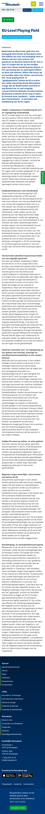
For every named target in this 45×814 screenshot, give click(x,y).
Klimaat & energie (9, 702)
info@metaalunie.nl (9, 760)
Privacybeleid (7, 784)
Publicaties (6, 677)
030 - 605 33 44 (8, 10)
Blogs (4, 674)
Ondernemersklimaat (10, 706)
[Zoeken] (33, 4)
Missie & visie (7, 720)
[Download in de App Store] (9, 775)
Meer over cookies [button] (18, 802)
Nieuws (5, 670)
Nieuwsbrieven (7, 681)
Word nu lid (27, 10)
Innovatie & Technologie (11, 695)
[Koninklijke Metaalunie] (15, 4)
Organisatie (6, 727)
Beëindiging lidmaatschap (11, 734)
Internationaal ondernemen (12, 699)
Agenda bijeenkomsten (11, 667)
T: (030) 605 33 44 (9, 757)
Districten (5, 730)
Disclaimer (18, 784)
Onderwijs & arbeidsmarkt (12, 709)
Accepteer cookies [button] (18, 808)
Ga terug (9, 19)
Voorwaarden (28, 784)
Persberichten (7, 685)
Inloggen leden (37, 10)
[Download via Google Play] (25, 775)
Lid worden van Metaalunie (12, 723)
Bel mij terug (43, 177)
